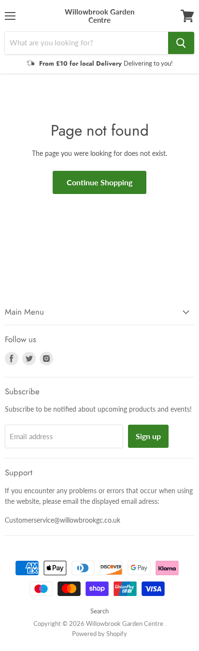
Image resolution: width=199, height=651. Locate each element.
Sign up (148, 436)
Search (99, 611)
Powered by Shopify (99, 633)
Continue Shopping (99, 182)
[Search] (181, 43)
